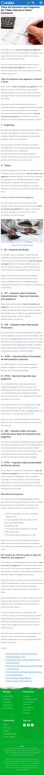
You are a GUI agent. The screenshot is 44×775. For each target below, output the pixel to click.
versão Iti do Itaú (16, 339)
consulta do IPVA (32, 411)
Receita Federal (26, 499)
